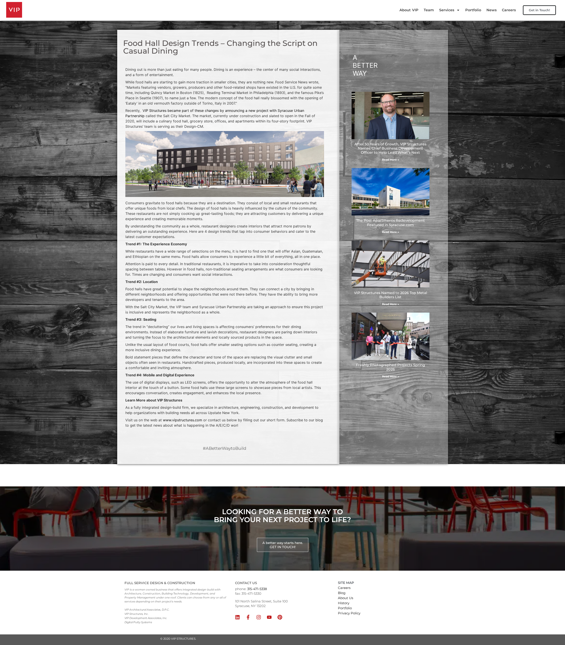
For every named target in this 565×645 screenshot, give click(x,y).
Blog (341, 593)
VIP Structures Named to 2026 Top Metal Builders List (390, 295)
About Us (345, 598)
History (343, 603)
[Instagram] (259, 617)
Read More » (390, 159)
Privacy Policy (349, 613)
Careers (509, 10)
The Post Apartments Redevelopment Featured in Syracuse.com (390, 222)
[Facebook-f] (248, 617)
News (491, 10)
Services (446, 10)
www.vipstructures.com (182, 420)
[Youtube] (269, 617)
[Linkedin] (237, 617)
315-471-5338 (257, 589)
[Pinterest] (280, 617)
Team (429, 10)
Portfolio (473, 10)
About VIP (408, 10)
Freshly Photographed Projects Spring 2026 (390, 367)
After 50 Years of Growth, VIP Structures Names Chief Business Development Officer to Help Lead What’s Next (390, 148)
